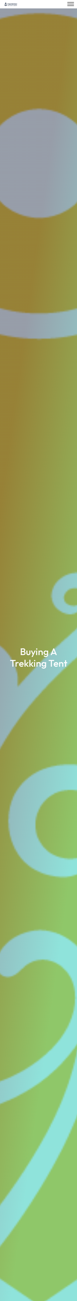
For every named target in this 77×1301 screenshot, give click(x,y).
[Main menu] (70, 4)
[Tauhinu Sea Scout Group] (11, 4)
